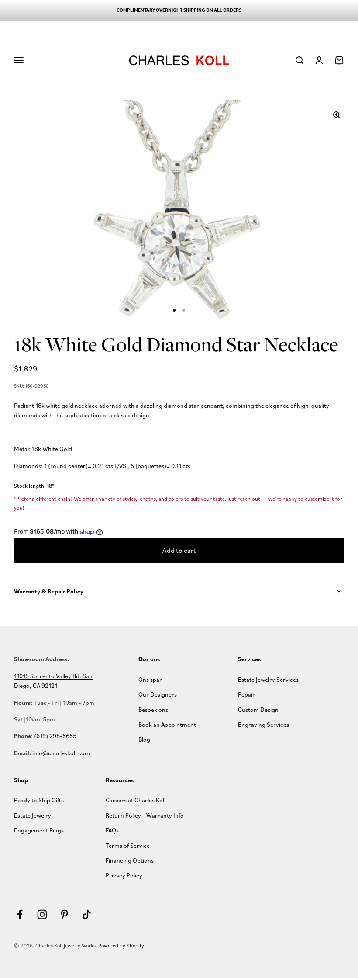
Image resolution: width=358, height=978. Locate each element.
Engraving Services (263, 724)
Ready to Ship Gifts (39, 800)
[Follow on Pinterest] (64, 914)
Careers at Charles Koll (135, 800)
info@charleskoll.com (61, 752)
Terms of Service (128, 845)
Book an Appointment (167, 724)
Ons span (150, 679)
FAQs (112, 830)
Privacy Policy (124, 875)
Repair (246, 694)
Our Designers (157, 694)
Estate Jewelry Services (268, 679)
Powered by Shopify (121, 945)
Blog (144, 739)
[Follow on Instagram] (42, 914)
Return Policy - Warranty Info (145, 815)
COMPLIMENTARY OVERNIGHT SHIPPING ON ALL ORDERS (179, 10)
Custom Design (258, 709)
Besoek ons (153, 709)
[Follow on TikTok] (87, 914)
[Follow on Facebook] (20, 914)
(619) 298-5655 (55, 735)
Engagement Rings (39, 830)
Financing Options (130, 860)
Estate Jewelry (32, 815)
